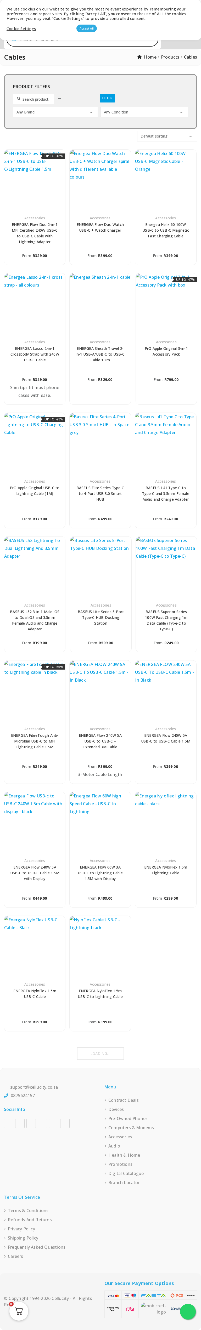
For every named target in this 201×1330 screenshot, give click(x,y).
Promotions (120, 1164)
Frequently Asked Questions (36, 1247)
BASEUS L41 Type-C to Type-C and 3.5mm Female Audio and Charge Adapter (165, 493)
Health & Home (124, 1155)
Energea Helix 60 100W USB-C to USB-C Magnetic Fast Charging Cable (165, 230)
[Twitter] (53, 1123)
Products (170, 57)
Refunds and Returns (30, 1220)
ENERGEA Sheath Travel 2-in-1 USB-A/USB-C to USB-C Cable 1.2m (100, 354)
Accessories (34, 218)
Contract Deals (123, 1100)
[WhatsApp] (65, 1123)
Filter (107, 98)
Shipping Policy (23, 1238)
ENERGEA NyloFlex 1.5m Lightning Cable (165, 870)
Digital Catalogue (126, 1173)
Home (150, 57)
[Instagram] (20, 1123)
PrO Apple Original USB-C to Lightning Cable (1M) (34, 490)
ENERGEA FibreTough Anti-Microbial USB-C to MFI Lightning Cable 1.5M (35, 741)
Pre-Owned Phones (128, 1118)
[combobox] (55, 112)
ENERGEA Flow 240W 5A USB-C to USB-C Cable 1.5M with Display (34, 873)
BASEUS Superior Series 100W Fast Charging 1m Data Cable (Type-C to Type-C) (166, 620)
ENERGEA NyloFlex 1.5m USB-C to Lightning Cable (100, 993)
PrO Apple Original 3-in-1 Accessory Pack (166, 351)
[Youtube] (31, 1123)
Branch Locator (124, 1182)
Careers (15, 1256)
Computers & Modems (131, 1128)
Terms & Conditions (28, 1210)
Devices (116, 1109)
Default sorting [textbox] (154, 136)
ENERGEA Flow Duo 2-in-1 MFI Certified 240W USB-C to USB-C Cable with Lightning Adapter (35, 233)
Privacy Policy (21, 1229)
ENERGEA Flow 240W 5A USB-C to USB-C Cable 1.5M (165, 738)
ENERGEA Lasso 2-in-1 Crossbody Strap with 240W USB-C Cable (34, 354)
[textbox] (56, 112)
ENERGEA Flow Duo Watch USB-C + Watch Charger (100, 227)
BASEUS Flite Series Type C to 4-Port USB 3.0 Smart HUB (100, 493)
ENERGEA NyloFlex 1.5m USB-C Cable (34, 993)
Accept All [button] (87, 28)
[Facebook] (8, 1123)
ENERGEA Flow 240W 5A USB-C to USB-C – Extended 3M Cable (100, 741)
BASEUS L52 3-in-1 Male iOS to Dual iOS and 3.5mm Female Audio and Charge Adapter (34, 620)
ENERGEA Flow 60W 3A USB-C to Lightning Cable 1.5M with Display (100, 873)
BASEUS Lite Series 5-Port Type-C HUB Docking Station (101, 617)
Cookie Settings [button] (21, 28)
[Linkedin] (42, 1123)
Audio (114, 1146)
